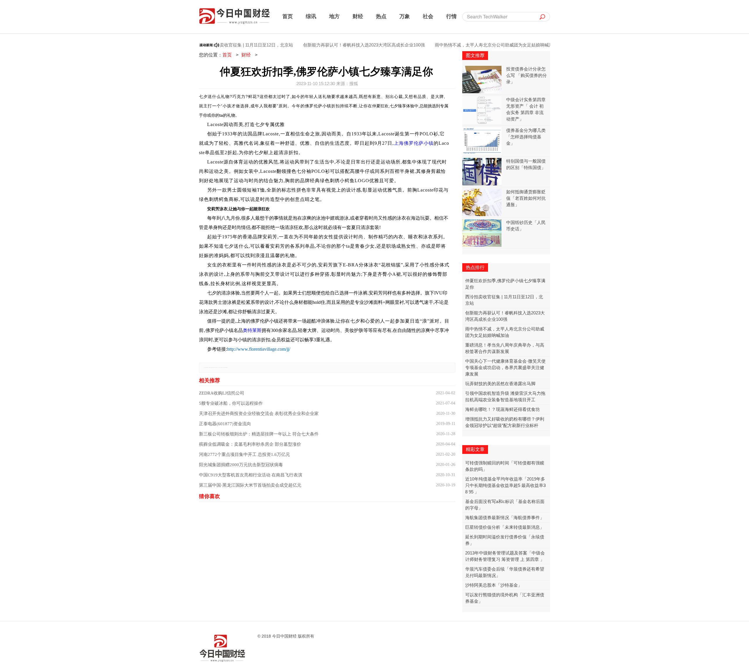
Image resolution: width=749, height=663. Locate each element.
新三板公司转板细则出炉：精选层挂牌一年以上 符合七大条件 (259, 434)
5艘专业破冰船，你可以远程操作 (231, 403)
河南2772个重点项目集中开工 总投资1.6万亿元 (244, 454)
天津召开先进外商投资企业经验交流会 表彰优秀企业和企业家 (259, 413)
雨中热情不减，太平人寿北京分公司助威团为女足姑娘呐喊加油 (479, 44)
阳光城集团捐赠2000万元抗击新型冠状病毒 (241, 464)
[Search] (542, 17)
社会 (428, 16)
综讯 (311, 16)
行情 (451, 16)
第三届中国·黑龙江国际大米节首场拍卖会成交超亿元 (250, 485)
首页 (287, 16)
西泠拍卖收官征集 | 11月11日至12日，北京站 (233, 44)
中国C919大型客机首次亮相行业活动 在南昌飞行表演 (250, 475)
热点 (381, 16)
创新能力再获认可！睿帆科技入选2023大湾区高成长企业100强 (347, 44)
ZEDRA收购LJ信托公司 (221, 393)
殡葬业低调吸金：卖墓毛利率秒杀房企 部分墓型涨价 (250, 444)
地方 (334, 16)
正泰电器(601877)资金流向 (225, 423)
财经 (358, 16)
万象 (404, 16)
